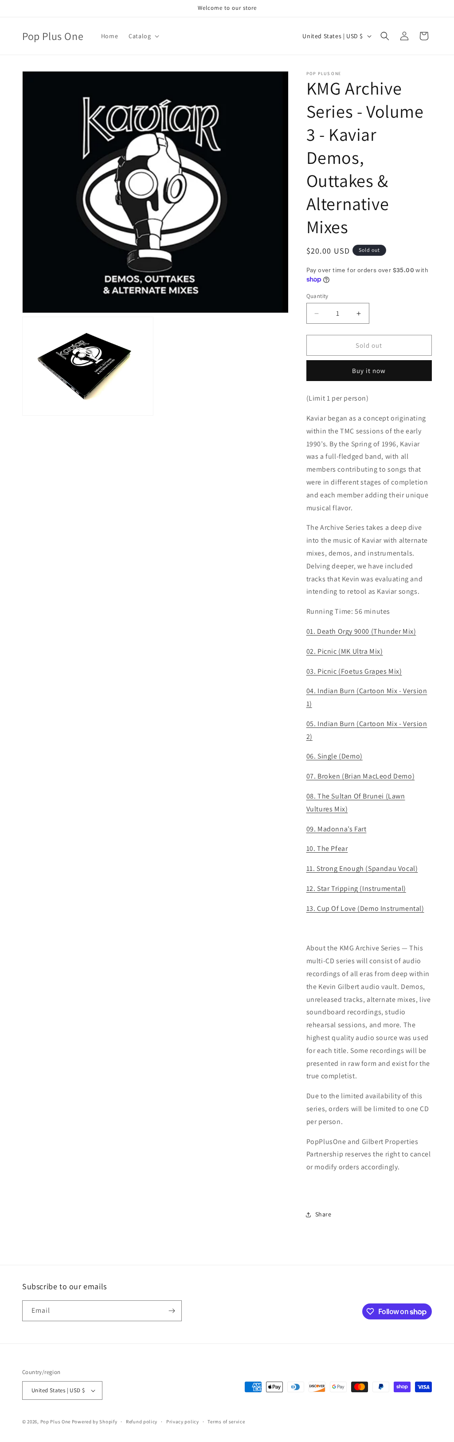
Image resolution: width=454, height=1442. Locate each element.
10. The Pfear (327, 848)
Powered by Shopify (94, 1421)
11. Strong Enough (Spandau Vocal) (362, 868)
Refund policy (141, 1421)
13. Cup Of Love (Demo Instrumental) (365, 908)
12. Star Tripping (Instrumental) (356, 888)
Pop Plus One (55, 1421)
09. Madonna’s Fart (336, 829)
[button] (143, 36)
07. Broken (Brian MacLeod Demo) (360, 776)
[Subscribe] (171, 1310)
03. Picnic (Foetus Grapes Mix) (354, 671)
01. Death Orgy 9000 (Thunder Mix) (361, 631)
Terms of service (226, 1421)
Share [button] (323, 1214)
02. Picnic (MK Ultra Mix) (344, 651)
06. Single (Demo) (334, 756)
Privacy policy (182, 1421)
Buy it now (369, 370)
